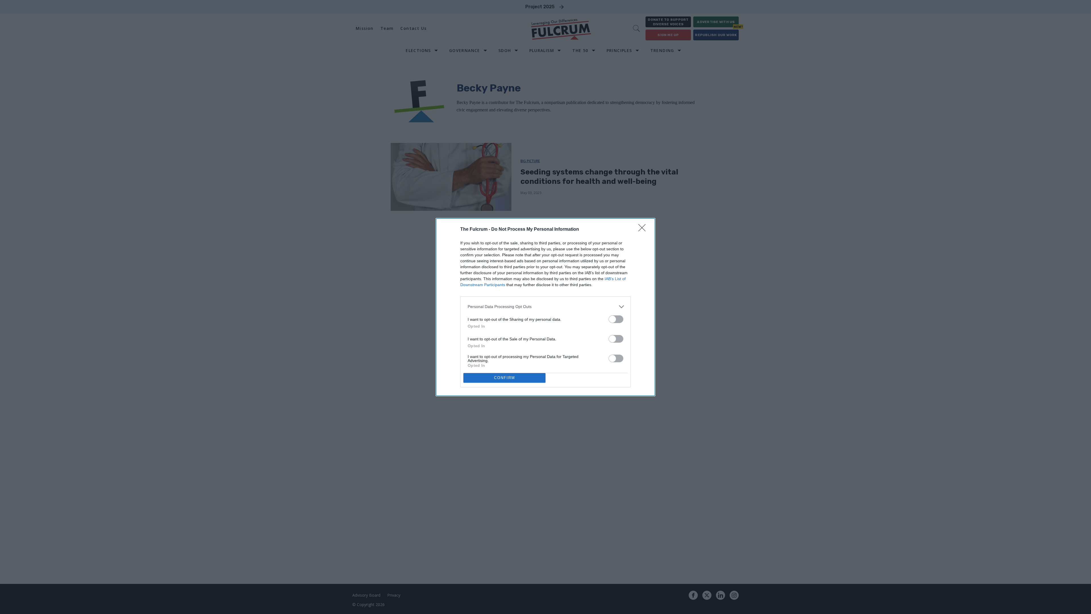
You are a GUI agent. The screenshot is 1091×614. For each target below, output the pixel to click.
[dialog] (545, 307)
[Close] (643, 229)
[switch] (616, 319)
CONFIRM (504, 378)
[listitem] (545, 307)
